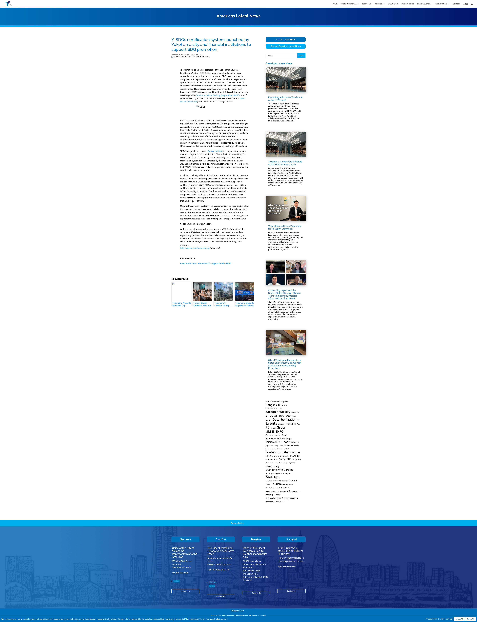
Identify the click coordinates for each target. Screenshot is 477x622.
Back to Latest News (286, 39)
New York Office (181, 54)
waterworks (296, 491)
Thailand (293, 480)
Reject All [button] (470, 619)
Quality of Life (285, 459)
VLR (288, 491)
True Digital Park (271, 488)
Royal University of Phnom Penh (276, 463)
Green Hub (366, 4)
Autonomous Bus (275, 402)
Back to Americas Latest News (286, 46)
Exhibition (291, 424)
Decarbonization (284, 419)
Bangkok (271, 405)
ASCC (267, 402)
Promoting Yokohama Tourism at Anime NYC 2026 (285, 98)
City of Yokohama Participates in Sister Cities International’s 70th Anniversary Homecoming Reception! (285, 364)
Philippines (269, 459)
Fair (298, 424)
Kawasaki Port (284, 449)
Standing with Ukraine (279, 469)
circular (272, 415)
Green (281, 427)
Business (378, 4)
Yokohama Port (272, 502)
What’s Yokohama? (348, 4)
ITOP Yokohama (291, 442)
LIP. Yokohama (273, 455)
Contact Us (185, 591)
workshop (269, 495)
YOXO (282, 501)
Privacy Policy (237, 523)
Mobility (294, 456)
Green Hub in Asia (276, 435)
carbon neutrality (278, 411)
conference (284, 415)
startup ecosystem (274, 473)
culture (294, 416)
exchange (281, 424)
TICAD (268, 484)
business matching (274, 408)
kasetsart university (272, 449)
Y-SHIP (277, 494)
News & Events (423, 4)
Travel (291, 484)
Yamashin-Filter (215, 151)
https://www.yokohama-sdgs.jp (195, 248)
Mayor (286, 456)
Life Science (291, 452)
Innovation (274, 441)
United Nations (286, 488)
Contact (456, 4)
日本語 (465, 4)
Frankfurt (220, 539)
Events (271, 423)
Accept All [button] (459, 619)
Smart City (272, 466)
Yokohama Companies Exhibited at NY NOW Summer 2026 (285, 163)
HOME (334, 4)
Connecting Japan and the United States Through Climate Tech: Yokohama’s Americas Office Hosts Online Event (284, 294)
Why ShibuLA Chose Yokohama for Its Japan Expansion (284, 227)
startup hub (287, 473)
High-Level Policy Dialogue (279, 438)
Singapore (292, 463)
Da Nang (268, 420)
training (285, 484)
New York (185, 539)
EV (298, 420)
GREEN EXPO (393, 4)
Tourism (276, 484)
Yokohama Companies (282, 498)
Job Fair (287, 445)
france (273, 428)
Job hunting (295, 445)
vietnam (283, 491)
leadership (273, 452)
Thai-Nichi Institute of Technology (277, 481)
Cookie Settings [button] (446, 619)
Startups (273, 476)
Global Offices (441, 4)
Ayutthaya (286, 402)
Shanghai (291, 539)
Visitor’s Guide (408, 4)
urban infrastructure (272, 491)
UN (279, 488)
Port (275, 459)
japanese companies (274, 445)
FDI (268, 427)
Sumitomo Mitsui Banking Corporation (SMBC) (218, 95)
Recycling (297, 459)
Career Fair (295, 412)
